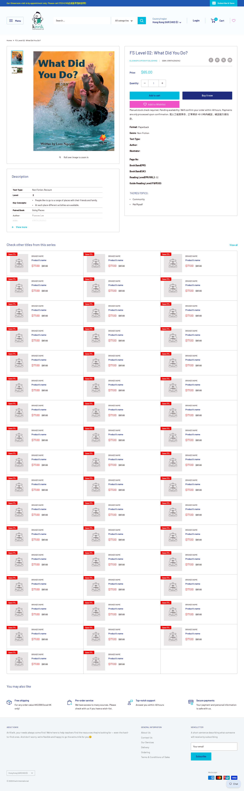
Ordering (145, 752)
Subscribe (201, 756)
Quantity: (134, 83)
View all (234, 245)
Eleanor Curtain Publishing (143, 60)
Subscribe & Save (226, 3)
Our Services (147, 742)
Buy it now (207, 95)
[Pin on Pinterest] (217, 60)
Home (9, 40)
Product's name (39, 260)
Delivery (145, 747)
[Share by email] (230, 60)
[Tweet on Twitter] (223, 60)
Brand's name (38, 256)
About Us (146, 732)
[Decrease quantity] (144, 83)
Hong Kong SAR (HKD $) (18, 773)
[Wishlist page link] (233, 20)
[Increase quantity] (162, 83)
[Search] (142, 20)
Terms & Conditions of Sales (155, 757)
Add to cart (154, 95)
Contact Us (146, 737)
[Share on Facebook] (211, 60)
